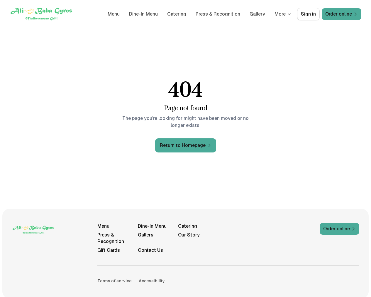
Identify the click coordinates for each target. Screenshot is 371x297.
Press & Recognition (218, 14)
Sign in (308, 14)
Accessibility (152, 280)
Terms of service (114, 280)
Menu (114, 14)
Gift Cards (108, 250)
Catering (176, 14)
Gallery (257, 14)
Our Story (189, 235)
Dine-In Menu (143, 14)
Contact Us (150, 250)
